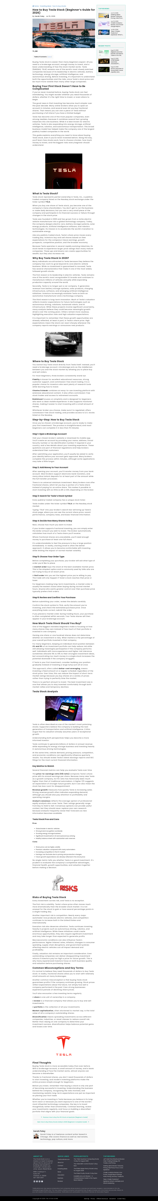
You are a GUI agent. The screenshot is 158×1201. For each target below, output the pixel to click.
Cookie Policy (121, 1199)
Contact (60, 1166)
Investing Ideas (62, 1169)
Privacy (93, 1199)
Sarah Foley (39, 16)
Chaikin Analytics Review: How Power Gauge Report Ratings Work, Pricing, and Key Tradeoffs (117, 24)
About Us (60, 1162)
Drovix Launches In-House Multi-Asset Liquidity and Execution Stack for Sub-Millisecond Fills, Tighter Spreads (117, 70)
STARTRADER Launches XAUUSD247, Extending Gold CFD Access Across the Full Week (117, 61)
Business (60, 1178)
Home (36, 6)
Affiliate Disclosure (102, 1199)
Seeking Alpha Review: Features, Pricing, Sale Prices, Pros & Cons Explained (117, 16)
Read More (47, 1169)
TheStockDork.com (64, 1159)
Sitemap (86, 1199)
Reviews (60, 1181)
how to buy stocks (59, 6)
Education (61, 1175)
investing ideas (45, 6)
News (59, 1172)
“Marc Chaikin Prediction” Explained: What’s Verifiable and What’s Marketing (117, 33)
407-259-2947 (38, 1178)
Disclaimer (112, 1199)
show (49, 57)
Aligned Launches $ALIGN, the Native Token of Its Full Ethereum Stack (117, 53)
